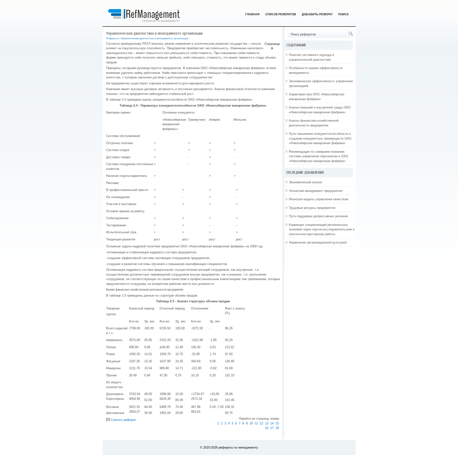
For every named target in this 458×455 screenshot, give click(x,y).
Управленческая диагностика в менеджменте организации (154, 38)
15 (277, 423)
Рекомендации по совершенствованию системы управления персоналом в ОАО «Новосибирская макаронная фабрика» (318, 156)
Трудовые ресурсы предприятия (312, 208)
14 (272, 423)
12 (261, 423)
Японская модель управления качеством (318, 199)
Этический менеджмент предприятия (315, 191)
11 (256, 423)
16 (266, 428)
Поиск (343, 14)
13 (266, 423)
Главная (252, 14)
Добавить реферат (317, 14)
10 (251, 423)
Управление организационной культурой (318, 242)
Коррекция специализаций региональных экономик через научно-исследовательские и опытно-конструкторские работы (321, 229)
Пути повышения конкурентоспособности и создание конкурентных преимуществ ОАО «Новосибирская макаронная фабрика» (320, 138)
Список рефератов (280, 14)
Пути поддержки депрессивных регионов (318, 216)
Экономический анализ (305, 182)
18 (277, 428)
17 (272, 428)
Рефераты (112, 38)
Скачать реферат (123, 420)
